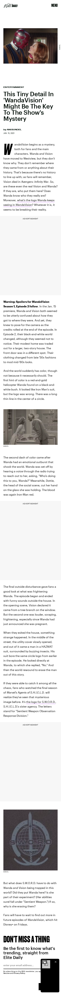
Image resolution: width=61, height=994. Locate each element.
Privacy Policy (19, 973)
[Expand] (44, 962)
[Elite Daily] (10, 5)
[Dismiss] (55, 962)
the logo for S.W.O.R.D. (40, 701)
